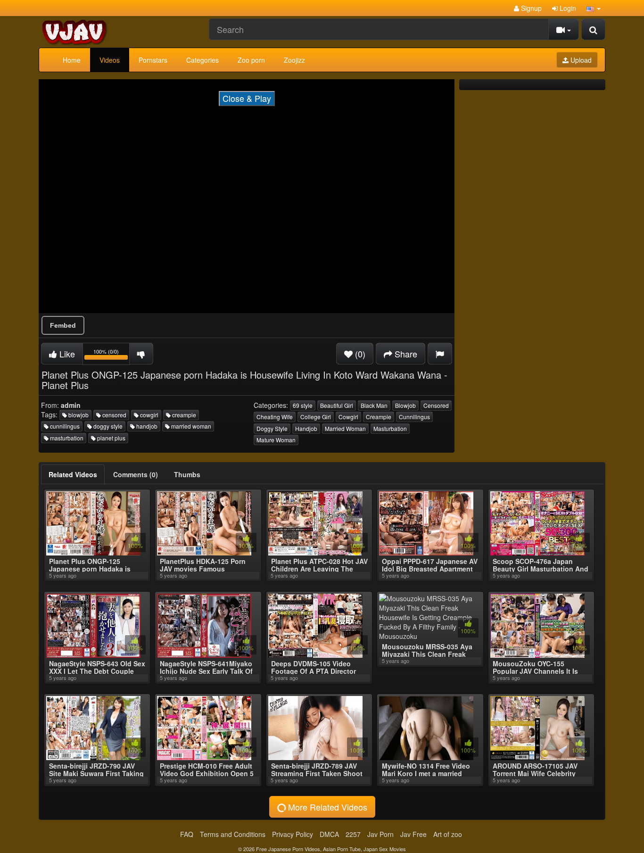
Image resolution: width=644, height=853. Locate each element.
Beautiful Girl (336, 405)
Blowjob (405, 405)
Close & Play (247, 98)
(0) (359, 354)
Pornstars (153, 60)
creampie (183, 415)
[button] (593, 8)
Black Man (374, 405)
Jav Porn (380, 834)
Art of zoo (447, 834)
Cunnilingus (414, 417)
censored (113, 415)
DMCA (329, 834)
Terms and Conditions (232, 834)
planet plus (110, 438)
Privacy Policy (292, 834)
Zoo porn (251, 60)
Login (567, 8)
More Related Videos (326, 807)
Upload (580, 60)
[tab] (73, 474)
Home (72, 60)
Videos (109, 60)
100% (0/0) (111, 355)
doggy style (107, 426)
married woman (190, 426)
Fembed (63, 325)
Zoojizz (294, 60)
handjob (146, 426)
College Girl (315, 417)
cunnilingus (64, 426)
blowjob (78, 415)
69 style (303, 405)
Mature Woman (276, 440)
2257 (353, 834)
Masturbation (390, 428)
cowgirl (148, 415)
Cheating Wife (274, 417)
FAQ (186, 834)
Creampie (378, 417)
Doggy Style (272, 428)
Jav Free (413, 834)
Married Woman (345, 428)
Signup (530, 8)
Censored (436, 405)
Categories (202, 60)
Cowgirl (348, 417)
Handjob (306, 428)
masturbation (66, 438)
